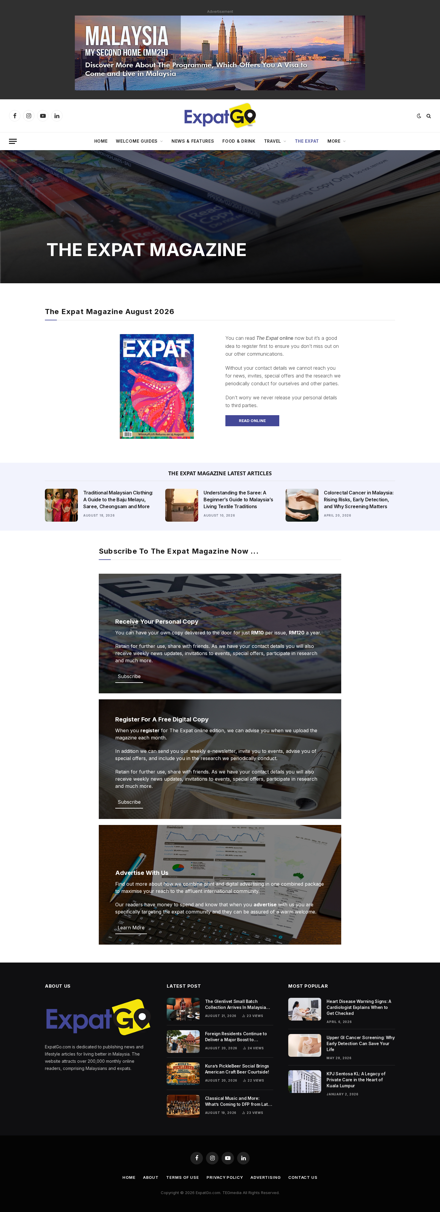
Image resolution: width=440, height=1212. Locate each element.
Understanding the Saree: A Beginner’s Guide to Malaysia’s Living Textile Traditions (238, 499)
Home (101, 141)
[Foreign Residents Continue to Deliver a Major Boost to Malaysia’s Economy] (183, 1041)
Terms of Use (182, 1177)
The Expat (307, 141)
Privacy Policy (225, 1177)
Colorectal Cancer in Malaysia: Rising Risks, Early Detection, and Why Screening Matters (358, 499)
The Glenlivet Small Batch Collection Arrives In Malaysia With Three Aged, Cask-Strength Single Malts (238, 1004)
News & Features (193, 141)
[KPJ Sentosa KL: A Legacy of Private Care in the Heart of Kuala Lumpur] (304, 1081)
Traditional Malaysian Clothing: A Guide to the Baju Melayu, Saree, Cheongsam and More (118, 499)
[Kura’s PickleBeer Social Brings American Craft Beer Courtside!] (183, 1073)
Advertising (266, 1177)
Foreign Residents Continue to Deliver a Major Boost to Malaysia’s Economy (236, 1037)
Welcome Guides (137, 141)
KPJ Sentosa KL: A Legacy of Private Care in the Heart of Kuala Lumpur (356, 1079)
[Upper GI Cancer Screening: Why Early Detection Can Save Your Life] (304, 1045)
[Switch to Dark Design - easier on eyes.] (419, 115)
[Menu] (13, 141)
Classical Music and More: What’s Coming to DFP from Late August (238, 1101)
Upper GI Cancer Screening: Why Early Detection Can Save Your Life (361, 1043)
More (334, 141)
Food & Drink (238, 141)
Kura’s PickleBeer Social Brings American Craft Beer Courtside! (237, 1068)
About (151, 1177)
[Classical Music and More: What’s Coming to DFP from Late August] (183, 1106)
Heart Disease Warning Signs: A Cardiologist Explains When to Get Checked (359, 1007)
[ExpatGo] (220, 115)
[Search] (428, 116)
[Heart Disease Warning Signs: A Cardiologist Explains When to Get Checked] (304, 1009)
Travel (272, 141)
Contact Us (303, 1177)
